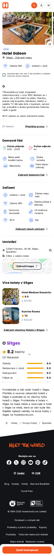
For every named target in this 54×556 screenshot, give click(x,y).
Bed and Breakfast (40, 484)
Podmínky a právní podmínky (22, 527)
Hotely (24, 484)
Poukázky (11, 534)
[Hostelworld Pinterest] (37, 462)
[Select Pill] (34, 5)
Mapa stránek (17, 541)
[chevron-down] (29, 354)
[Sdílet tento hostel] (50, 44)
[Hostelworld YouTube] (30, 462)
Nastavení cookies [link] (35, 541)
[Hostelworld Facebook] (9, 462)
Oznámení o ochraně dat (26, 520)
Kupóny (43, 527)
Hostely (15, 484)
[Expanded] (6, 423)
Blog (6, 484)
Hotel (6, 49)
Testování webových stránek (33, 534)
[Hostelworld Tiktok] (45, 462)
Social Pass (27, 491)
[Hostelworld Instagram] (23, 462)
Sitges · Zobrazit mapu (19, 57)
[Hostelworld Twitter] (16, 462)
